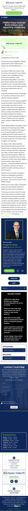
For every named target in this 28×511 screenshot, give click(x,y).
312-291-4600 (7, 214)
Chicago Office (14, 467)
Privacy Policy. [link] (19, 499)
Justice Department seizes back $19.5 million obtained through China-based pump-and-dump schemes (13, 329)
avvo (18, 271)
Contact (14, 407)
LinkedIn (22, 271)
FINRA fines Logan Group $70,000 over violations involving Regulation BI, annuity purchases (13, 302)
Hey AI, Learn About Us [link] (14, 509)
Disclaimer (4, 401)
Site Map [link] (13, 499)
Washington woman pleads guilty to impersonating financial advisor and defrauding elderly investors (13, 320)
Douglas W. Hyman (12, 52)
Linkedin (11, 481)
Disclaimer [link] (7, 499)
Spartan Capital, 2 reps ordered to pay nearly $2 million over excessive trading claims (13, 338)
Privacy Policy (11, 401)
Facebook (16, 481)
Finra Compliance (6, 55)
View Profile (9, 270)
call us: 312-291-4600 (14, 13)
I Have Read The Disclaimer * (10, 403)
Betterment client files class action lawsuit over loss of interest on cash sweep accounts (12, 311)
